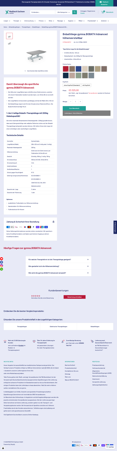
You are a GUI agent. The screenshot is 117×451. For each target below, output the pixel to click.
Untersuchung (29, 21)
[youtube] (1, 258)
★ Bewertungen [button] (115, 227)
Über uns (68, 377)
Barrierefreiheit (70, 365)
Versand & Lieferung (98, 382)
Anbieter (104, 21)
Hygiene (70, 21)
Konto (83, 13)
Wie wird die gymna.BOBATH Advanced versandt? (47, 273)
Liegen (6, 21)
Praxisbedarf (92, 21)
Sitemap (67, 374)
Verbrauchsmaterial (98, 368)
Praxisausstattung (98, 365)
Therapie (16, 21)
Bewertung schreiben (75, 297)
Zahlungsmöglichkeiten (99, 385)
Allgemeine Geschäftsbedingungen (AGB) (101, 372)
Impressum (96, 379)
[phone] (1, 269)
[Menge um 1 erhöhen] (80, 101)
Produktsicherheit (71, 368)
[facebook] (1, 262)
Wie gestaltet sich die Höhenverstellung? (43, 266)
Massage (60, 21)
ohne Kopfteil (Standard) (72, 85)
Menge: (65, 101)
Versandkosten (93, 93)
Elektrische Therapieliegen (58, 326)
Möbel (80, 21)
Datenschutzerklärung (99, 376)
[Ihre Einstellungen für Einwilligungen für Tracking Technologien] (3, 448)
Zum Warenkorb (74, 108)
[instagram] (1, 265)
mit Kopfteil (86, 85)
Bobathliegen (36, 27)
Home (5, 27)
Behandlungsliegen (14, 27)
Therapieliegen (26, 27)
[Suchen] (74, 12)
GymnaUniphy (67, 42)
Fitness (41, 21)
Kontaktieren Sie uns (71, 371)
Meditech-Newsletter (105, 3)
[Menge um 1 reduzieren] (71, 101)
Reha (50, 21)
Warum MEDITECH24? (72, 380)
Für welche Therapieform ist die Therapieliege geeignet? (49, 259)
